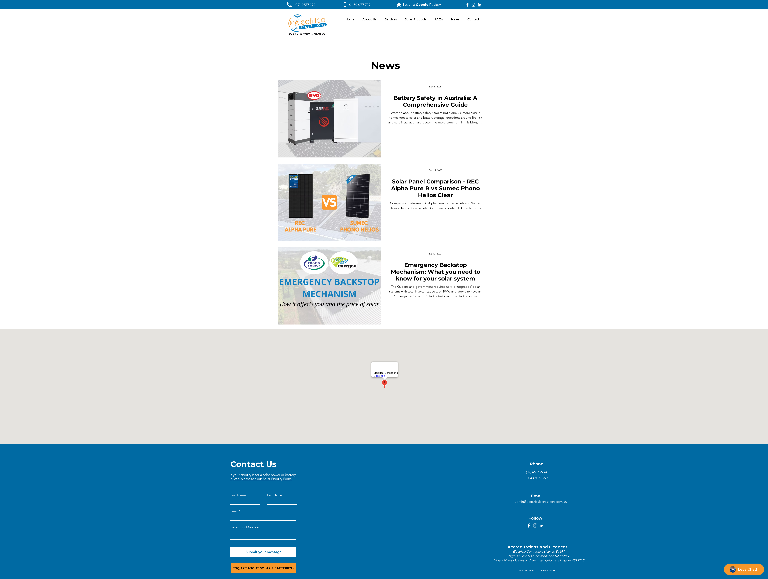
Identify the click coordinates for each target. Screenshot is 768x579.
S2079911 (562, 556)
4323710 (578, 560)
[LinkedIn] (479, 4)
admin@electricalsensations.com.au (541, 502)
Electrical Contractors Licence (534, 551)
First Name (238, 495)
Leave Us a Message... (245, 527)
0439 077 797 (359, 5)
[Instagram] (473, 4)
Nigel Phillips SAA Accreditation (531, 556)
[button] (391, 19)
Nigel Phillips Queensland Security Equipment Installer (532, 560)
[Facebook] (467, 4)
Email (234, 511)
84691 (560, 551)
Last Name (274, 495)
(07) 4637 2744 (306, 5)
